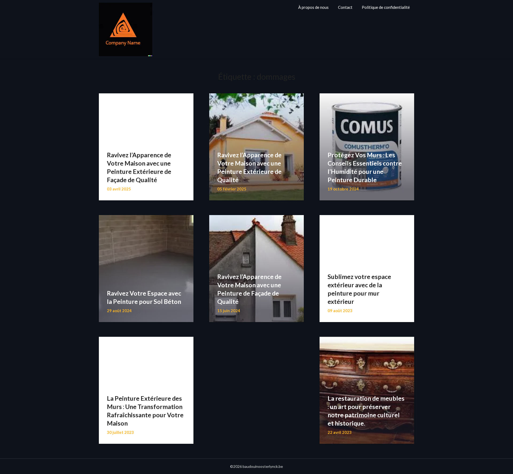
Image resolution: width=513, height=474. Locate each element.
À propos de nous (313, 7)
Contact (345, 7)
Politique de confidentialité (386, 7)
